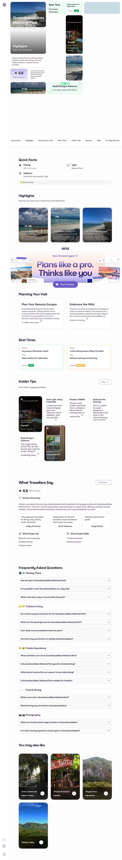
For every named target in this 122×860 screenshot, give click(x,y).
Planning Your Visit (45, 140)
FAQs (99, 140)
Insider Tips (76, 140)
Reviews (89, 140)
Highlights (29, 140)
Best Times (62, 140)
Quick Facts (15, 140)
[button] (26, 24)
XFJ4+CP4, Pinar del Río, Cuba (35, 176)
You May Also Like (112, 140)
